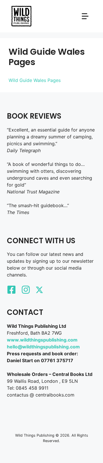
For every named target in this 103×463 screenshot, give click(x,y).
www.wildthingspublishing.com (42, 340)
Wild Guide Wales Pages (35, 80)
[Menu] (85, 16)
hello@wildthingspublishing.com (43, 347)
